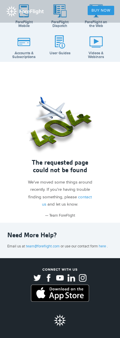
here (103, 246)
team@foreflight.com (43, 246)
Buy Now (100, 10)
